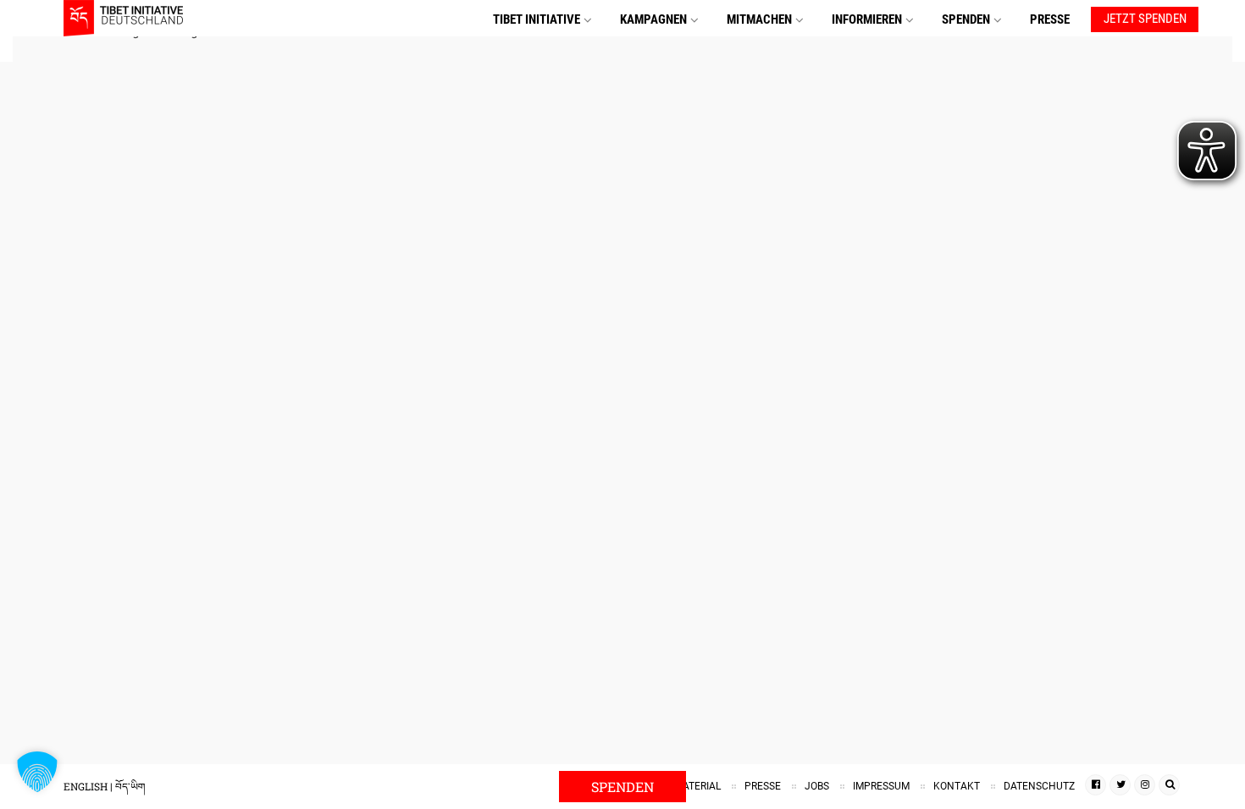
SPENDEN (966, 19)
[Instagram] (1144, 784)
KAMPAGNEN (653, 19)
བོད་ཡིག (130, 786)
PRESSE (1050, 19)
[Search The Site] (1169, 784)
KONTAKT (956, 786)
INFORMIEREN (867, 19)
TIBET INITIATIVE (536, 19)
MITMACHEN (759, 19)
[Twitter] (1120, 784)
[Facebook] (1095, 784)
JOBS (817, 786)
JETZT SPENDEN (1145, 18)
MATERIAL (697, 786)
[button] (37, 772)
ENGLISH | (89, 786)
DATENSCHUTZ (1039, 786)
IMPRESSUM (881, 786)
